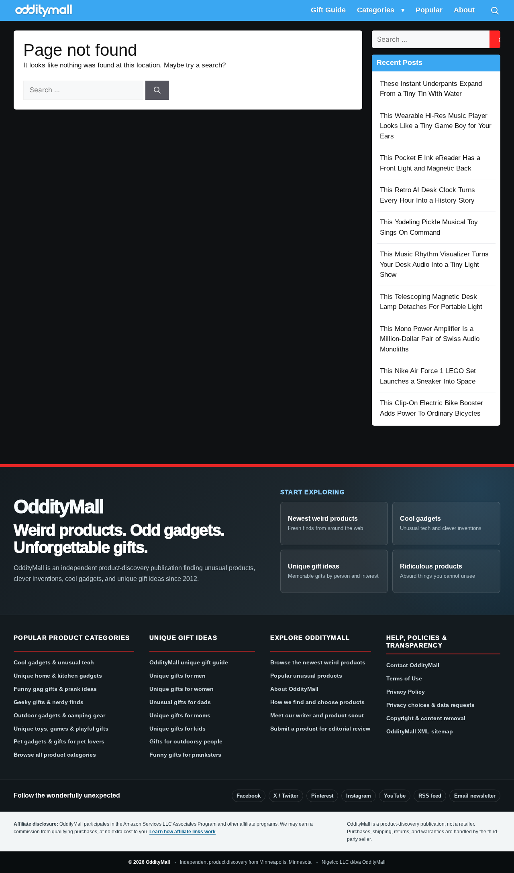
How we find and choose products (317, 702)
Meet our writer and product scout (317, 715)
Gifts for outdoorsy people (185, 741)
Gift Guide (328, 10)
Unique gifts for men (177, 675)
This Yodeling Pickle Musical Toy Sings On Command (429, 227)
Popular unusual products (306, 675)
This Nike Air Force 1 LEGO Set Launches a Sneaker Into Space (428, 376)
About (464, 10)
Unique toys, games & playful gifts (61, 728)
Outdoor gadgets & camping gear (59, 715)
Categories (375, 10)
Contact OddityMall (412, 665)
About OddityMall (294, 689)
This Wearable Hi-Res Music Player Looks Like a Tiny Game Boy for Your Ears (436, 126)
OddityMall (58, 506)
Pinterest (322, 796)
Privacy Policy (405, 691)
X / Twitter (285, 796)
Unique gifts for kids (177, 728)
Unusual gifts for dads (180, 702)
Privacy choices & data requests (430, 705)
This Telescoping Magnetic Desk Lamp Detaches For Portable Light (431, 302)
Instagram (358, 796)
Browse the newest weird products (317, 662)
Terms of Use (404, 678)
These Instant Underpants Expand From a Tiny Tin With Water (431, 89)
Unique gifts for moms (179, 715)
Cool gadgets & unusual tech (54, 662)
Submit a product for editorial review (320, 728)
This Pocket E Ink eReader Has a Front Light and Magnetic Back (430, 163)
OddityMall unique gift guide (188, 662)
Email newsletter (475, 796)
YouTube (395, 796)
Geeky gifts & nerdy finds (49, 702)
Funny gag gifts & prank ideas (55, 689)
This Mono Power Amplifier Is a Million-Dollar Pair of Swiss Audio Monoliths (429, 339)
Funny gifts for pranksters (185, 754)
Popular (429, 10)
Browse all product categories (55, 754)
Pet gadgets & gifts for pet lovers (59, 741)
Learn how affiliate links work (182, 831)
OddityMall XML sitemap (419, 731)
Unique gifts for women (181, 689)
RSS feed (429, 796)
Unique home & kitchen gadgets (58, 675)
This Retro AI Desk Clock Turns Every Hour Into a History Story (427, 195)
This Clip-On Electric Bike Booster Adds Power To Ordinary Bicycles (431, 408)
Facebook (249, 796)
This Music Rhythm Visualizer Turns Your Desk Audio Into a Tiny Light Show (434, 264)
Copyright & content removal (425, 718)
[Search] (495, 10)
